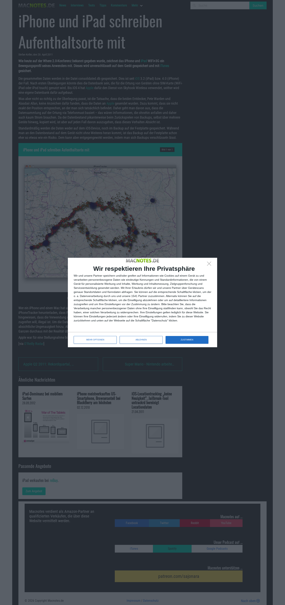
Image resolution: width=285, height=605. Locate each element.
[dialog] (142, 302)
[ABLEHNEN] (210, 265)
